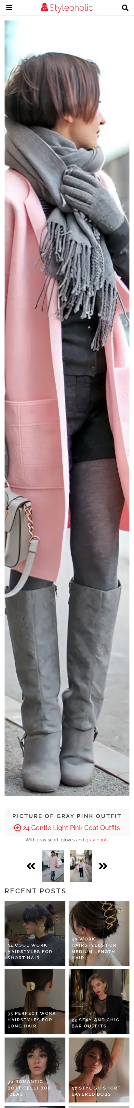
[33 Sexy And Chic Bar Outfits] (99, 1001)
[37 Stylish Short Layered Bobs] (99, 1070)
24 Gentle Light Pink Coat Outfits (70, 828)
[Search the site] (125, 8)
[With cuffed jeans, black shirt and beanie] (53, 866)
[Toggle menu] (9, 8)
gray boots (97, 839)
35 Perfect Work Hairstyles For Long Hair (31, 1019)
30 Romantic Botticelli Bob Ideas (29, 1088)
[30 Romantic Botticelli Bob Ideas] (35, 1070)
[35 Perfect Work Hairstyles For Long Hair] (35, 1001)
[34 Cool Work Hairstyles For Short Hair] (35, 933)
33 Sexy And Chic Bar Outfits (96, 1023)
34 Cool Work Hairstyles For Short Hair (30, 951)
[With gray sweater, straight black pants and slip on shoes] (81, 866)
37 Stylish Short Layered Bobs (96, 1091)
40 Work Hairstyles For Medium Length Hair (94, 949)
